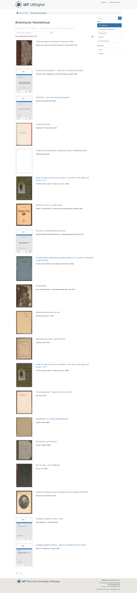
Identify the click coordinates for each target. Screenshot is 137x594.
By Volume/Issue (104, 41)
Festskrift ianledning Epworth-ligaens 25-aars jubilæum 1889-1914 (62, 492)
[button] (104, 2)
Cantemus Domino (43, 124)
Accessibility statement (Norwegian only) (108, 589)
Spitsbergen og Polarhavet (46, 441)
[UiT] (38, 581)
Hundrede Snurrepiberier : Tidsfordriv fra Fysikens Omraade (59, 70)
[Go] (120, 18)
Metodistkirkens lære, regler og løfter (50, 339)
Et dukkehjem (41, 286)
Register (101, 53)
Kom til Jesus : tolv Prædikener (48, 465)
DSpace (118, 580)
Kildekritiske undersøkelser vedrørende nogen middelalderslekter (61, 150)
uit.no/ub (103, 586)
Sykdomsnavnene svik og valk (48, 312)
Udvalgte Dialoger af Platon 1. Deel (49, 519)
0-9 (16, 28)
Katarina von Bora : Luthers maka (49, 205)
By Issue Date (103, 33)
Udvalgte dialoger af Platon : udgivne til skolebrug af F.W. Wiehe (61, 545)
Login (100, 49)
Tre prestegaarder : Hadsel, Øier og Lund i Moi (54, 392)
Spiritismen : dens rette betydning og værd (53, 97)
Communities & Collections (107, 29)
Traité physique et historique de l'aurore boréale (54, 42)
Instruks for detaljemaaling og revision (51, 231)
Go (51, 32)
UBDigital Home (23, 13)
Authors (101, 37)
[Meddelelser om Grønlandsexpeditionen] (52, 419)
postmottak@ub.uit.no (113, 586)
